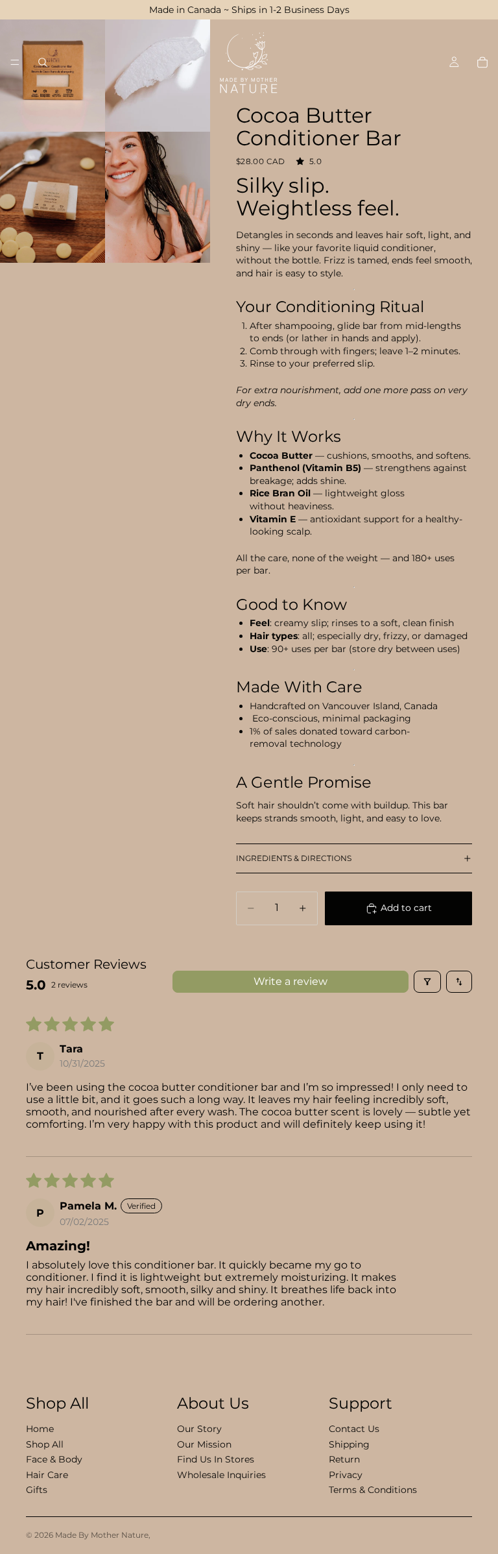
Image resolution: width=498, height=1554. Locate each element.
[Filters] (427, 982)
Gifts (36, 1489)
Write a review (290, 981)
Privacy (345, 1474)
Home (40, 1429)
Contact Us (354, 1429)
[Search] (43, 62)
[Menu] (15, 62)
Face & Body (54, 1459)
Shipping (349, 1444)
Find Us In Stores (215, 1459)
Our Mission (204, 1444)
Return (344, 1459)
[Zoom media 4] (157, 197)
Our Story (199, 1429)
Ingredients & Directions (293, 858)
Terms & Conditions (373, 1489)
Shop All (45, 1444)
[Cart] (482, 62)
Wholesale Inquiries (221, 1474)
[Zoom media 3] (52, 197)
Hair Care (47, 1474)
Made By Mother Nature (101, 1535)
